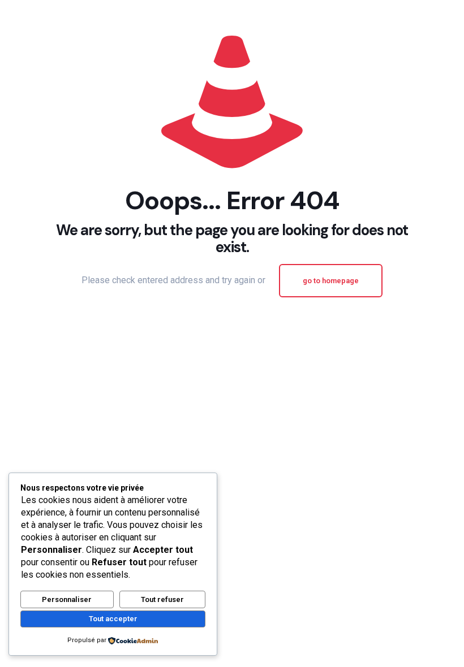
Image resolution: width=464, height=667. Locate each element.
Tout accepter (113, 618)
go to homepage (331, 280)
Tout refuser (162, 599)
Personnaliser (67, 599)
